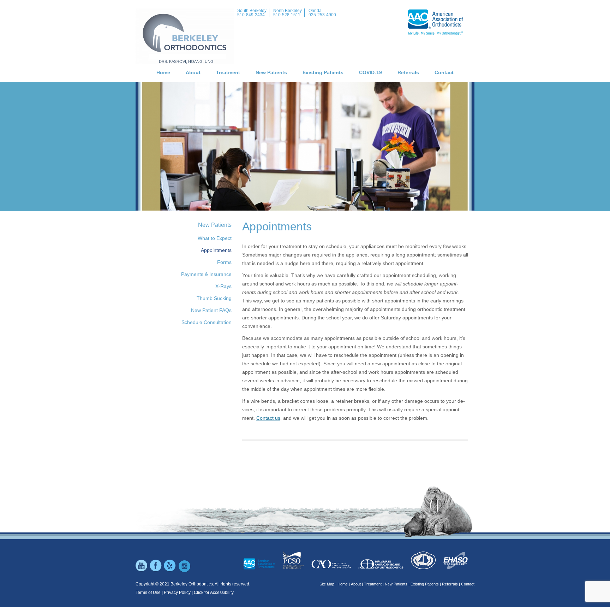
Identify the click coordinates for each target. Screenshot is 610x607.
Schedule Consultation (206, 322)
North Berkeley (287, 10)
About (193, 72)
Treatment (228, 72)
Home (163, 72)
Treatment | (374, 584)
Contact (444, 72)
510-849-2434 (251, 14)
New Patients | (397, 584)
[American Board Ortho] (380, 568)
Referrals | (451, 584)
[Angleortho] (455, 568)
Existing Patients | (426, 584)
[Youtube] (142, 571)
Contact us (268, 418)
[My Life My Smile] (259, 568)
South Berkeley (252, 10)
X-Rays (223, 286)
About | (357, 584)
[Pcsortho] (293, 568)
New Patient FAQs (211, 310)
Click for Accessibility (214, 592)
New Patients (271, 72)
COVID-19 (370, 72)
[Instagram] (184, 571)
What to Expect (215, 238)
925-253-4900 (322, 14)
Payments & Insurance (206, 274)
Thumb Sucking (214, 298)
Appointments (216, 250)
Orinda (315, 10)
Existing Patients (323, 72)
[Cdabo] (423, 568)
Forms (224, 262)
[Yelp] (170, 571)
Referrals (408, 72)
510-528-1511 (286, 14)
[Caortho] (331, 568)
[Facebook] (156, 571)
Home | (343, 584)
